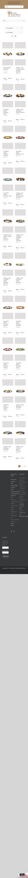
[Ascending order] (21, 28)
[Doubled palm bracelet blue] (7, 179)
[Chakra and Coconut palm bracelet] (20, 432)
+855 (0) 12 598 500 (21, 506)
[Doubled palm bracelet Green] (20, 349)
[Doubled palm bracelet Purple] (7, 349)
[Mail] (13, 531)
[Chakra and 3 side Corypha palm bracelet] (7, 221)
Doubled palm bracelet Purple (6, 365)
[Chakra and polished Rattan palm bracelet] (20, 179)
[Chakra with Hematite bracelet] (20, 391)
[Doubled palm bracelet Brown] (7, 307)
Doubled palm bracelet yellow (6, 153)
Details (10, 78)
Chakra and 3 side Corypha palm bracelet (7, 237)
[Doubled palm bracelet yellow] (7, 137)
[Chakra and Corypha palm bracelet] (20, 264)
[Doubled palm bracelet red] (20, 137)
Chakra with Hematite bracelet (20, 406)
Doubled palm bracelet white (6, 407)
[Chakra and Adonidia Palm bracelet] (20, 95)
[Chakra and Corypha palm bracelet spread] (7, 264)
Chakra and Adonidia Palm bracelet (20, 111)
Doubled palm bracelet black (6, 112)
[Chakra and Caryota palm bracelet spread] (20, 53)
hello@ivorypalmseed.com (14, 3)
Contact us (22, 512)
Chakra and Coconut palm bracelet (19, 449)
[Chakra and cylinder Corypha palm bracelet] (20, 221)
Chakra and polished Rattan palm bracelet (20, 195)
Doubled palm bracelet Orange (18, 323)
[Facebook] (11, 531)
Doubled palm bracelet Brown (6, 323)
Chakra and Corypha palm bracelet (19, 280)
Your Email (5, 550)
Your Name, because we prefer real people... (5, 543)
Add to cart (18, 80)
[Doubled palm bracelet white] (7, 391)
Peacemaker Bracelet (7, 68)
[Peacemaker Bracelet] (7, 53)
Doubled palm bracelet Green (18, 365)
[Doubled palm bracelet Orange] (20, 307)
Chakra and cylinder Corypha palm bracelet (19, 237)
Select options (5, 79)
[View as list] (15, 36)
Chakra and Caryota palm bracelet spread (20, 70)
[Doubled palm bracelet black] (7, 95)
